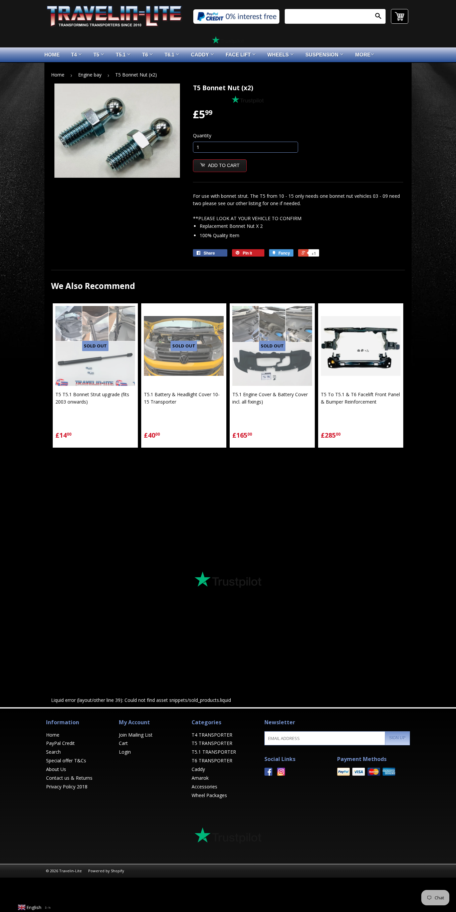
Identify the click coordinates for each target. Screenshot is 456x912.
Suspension (322, 54)
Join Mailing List (136, 735)
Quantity (202, 135)
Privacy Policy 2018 (66, 786)
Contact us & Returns (69, 778)
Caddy (200, 54)
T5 (96, 54)
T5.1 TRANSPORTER (214, 752)
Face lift (239, 54)
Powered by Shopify (106, 870)
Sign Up (397, 738)
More (363, 54)
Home (52, 54)
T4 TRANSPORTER (212, 735)
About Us (56, 769)
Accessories (204, 786)
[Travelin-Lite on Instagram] (281, 774)
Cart (123, 743)
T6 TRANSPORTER (212, 760)
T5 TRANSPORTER (212, 743)
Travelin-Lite (70, 870)
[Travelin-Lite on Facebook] (268, 774)
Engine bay (89, 74)
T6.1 (170, 54)
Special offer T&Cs (66, 760)
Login (125, 752)
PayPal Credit (60, 743)
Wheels (278, 54)
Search (53, 752)
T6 (145, 54)
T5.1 (121, 54)
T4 (74, 54)
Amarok (200, 778)
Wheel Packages (209, 795)
